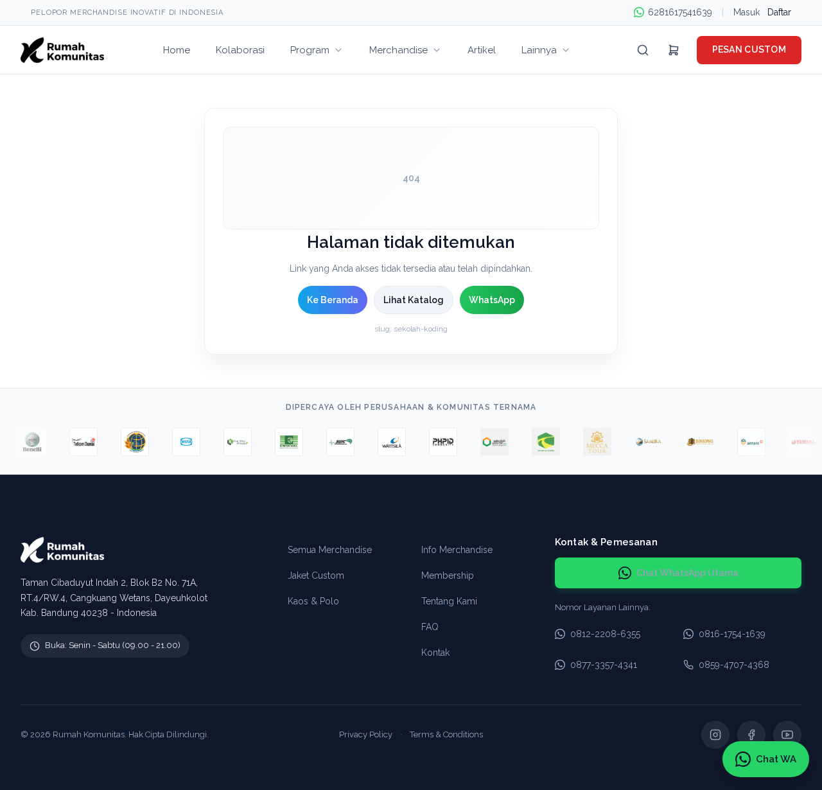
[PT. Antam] (746, 442)
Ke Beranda (332, 300)
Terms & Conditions (446, 734)
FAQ (430, 627)
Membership (447, 575)
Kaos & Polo (313, 601)
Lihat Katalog (413, 300)
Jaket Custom (316, 575)
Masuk (746, 12)
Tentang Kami (449, 601)
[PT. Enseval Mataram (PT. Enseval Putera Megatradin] (284, 442)
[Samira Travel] (643, 442)
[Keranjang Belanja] (673, 50)
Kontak (435, 652)
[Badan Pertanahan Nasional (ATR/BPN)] (129, 442)
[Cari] (643, 50)
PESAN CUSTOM (749, 49)
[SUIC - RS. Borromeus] (335, 442)
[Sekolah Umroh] (489, 442)
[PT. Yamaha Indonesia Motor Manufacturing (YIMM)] (797, 442)
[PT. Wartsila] (386, 442)
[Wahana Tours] (540, 442)
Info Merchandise (457, 550)
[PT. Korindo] (232, 442)
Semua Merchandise (330, 550)
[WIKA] (181, 442)
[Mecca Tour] (592, 442)
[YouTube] (787, 735)
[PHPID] (438, 442)
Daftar (779, 12)
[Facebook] (751, 735)
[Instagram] (715, 735)
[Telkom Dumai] (78, 442)
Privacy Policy (365, 734)
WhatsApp (492, 300)
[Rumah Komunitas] (62, 50)
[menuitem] (177, 50)
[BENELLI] (27, 442)
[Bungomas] (695, 442)
